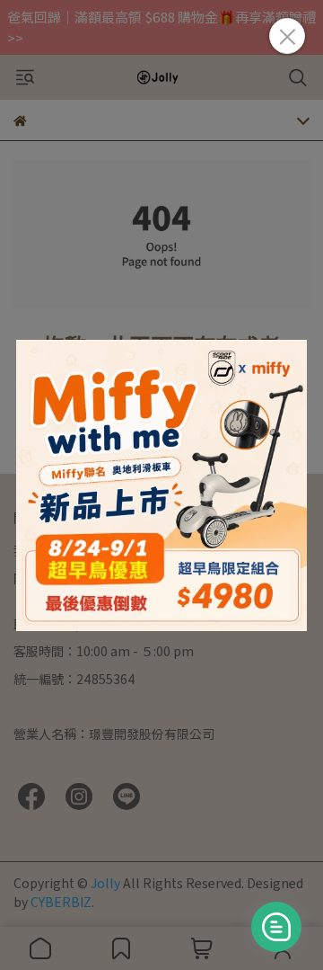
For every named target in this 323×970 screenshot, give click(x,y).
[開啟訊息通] (276, 927)
